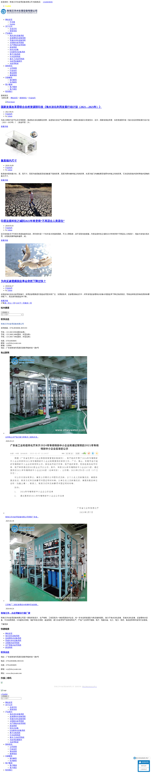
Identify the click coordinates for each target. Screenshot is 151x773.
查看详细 (4, 126)
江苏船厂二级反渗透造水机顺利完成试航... (21, 605)
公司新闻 (13, 68)
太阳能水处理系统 (17, 42)
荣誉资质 (13, 31)
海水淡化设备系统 (17, 35)
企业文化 (13, 28)
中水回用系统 (15, 56)
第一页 (7, 303)
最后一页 (28, 303)
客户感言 (13, 89)
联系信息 (5, 652)
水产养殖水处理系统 (18, 45)
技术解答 (13, 82)
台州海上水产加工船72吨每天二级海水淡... (21, 437)
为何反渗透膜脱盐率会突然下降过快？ (23, 281)
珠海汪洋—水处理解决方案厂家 (15, 613)
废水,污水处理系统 (17, 59)
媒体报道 (13, 75)
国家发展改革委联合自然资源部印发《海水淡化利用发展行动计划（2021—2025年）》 (51, 106)
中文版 (12, 22)
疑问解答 (13, 80)
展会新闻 (13, 73)
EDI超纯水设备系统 (17, 52)
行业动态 (13, 70)
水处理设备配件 (16, 61)
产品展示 (8, 33)
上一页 (12, 303)
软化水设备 (14, 49)
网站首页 (8, 20)
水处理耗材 (14, 63)
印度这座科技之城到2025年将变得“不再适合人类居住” (33, 220)
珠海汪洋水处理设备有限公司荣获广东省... (21, 517)
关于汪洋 (8, 26)
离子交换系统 (15, 54)
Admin (9, 116)
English (8, 6)
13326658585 (48, 2)
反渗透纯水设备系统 (18, 38)
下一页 (22, 303)
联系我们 (8, 91)
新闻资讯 (8, 66)
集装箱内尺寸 (9, 160)
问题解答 (8, 77)
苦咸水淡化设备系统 (18, 40)
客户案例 (8, 84)
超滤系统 (13, 47)
